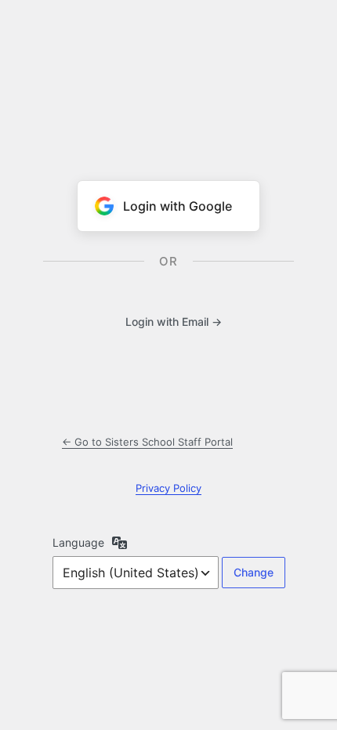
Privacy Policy (168, 488)
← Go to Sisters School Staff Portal (147, 441)
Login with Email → (173, 321)
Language (78, 542)
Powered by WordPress (168, 67)
